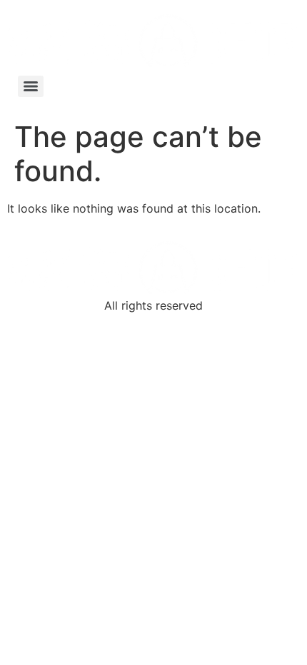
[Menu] (31, 86)
